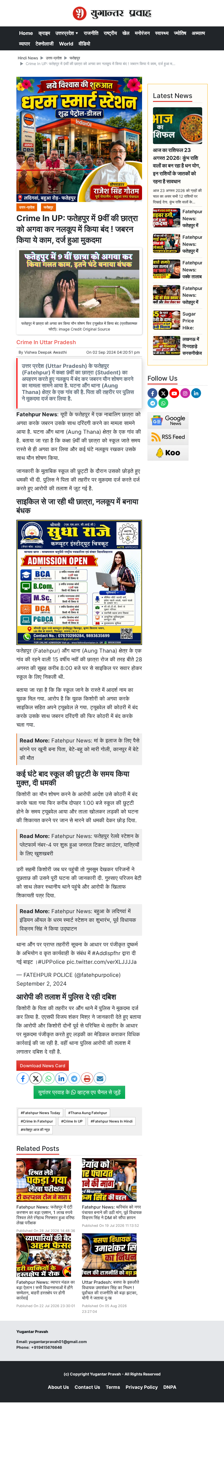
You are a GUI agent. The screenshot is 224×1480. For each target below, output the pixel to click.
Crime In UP (72, 1121)
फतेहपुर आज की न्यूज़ (36, 1130)
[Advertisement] (112, 1440)
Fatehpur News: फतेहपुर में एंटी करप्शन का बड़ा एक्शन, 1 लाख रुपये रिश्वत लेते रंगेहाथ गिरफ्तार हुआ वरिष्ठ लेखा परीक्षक (45, 1214)
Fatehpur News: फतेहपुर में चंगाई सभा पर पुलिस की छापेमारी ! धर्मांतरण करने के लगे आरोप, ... (192, 244)
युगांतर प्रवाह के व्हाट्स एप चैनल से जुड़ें (79, 1092)
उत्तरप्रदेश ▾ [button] (66, 33)
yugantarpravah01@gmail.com (58, 1341)
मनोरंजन (142, 33)
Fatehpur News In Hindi (112, 1121)
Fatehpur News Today (41, 1113)
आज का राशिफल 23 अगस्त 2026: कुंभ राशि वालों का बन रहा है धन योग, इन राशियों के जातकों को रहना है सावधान (176, 166)
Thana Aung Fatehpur (88, 1113)
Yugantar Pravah (105, 1374)
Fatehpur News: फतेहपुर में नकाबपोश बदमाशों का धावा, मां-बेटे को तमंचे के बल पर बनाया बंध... (192, 295)
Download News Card (42, 1065)
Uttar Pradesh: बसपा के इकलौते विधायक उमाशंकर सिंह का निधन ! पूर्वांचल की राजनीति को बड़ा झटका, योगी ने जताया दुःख (110, 1290)
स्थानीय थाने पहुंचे (62, 886)
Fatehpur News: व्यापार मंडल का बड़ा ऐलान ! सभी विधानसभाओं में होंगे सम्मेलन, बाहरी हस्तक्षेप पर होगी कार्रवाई (45, 1290)
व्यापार (24, 44)
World (66, 44)
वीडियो (84, 44)
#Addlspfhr (106, 953)
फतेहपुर (75, 58)
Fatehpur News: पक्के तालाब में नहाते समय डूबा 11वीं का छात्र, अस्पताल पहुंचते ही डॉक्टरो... (192, 270)
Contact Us (87, 1387)
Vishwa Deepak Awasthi (45, 352)
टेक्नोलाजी (45, 44)
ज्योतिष (180, 33)
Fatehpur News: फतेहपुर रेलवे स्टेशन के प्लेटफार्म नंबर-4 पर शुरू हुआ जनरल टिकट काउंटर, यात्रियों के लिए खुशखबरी (79, 845)
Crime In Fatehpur (38, 1121)
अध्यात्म (198, 33)
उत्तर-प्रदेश (54, 58)
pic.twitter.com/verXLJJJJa (102, 962)
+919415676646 (47, 1347)
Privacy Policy (142, 1387)
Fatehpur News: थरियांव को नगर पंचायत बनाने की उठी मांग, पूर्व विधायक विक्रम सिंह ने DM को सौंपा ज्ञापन (112, 1212)
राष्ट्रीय (110, 33)
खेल (125, 33)
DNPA (169, 1387)
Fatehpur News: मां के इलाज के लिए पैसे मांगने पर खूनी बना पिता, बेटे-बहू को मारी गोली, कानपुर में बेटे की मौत (79, 749)
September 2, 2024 (41, 983)
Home (26, 33)
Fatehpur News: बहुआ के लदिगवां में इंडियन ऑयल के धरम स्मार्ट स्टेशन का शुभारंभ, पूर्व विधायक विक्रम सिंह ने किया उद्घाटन (78, 920)
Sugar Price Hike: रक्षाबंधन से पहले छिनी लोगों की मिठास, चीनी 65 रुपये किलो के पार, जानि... (191, 321)
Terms (113, 1387)
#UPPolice (51, 962)
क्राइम (44, 33)
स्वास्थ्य (162, 33)
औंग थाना (55, 432)
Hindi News (28, 58)
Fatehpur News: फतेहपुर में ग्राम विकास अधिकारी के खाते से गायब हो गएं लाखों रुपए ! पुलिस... (192, 219)
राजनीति (91, 33)
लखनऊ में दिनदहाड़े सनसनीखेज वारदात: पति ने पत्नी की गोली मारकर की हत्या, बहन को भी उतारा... (192, 346)
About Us (58, 1387)
